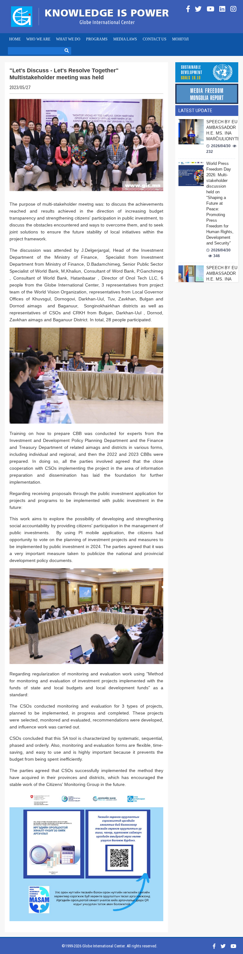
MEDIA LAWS (125, 39)
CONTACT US (154, 39)
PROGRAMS (97, 39)
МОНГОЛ (180, 39)
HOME (15, 39)
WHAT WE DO (68, 39)
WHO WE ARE (38, 39)
